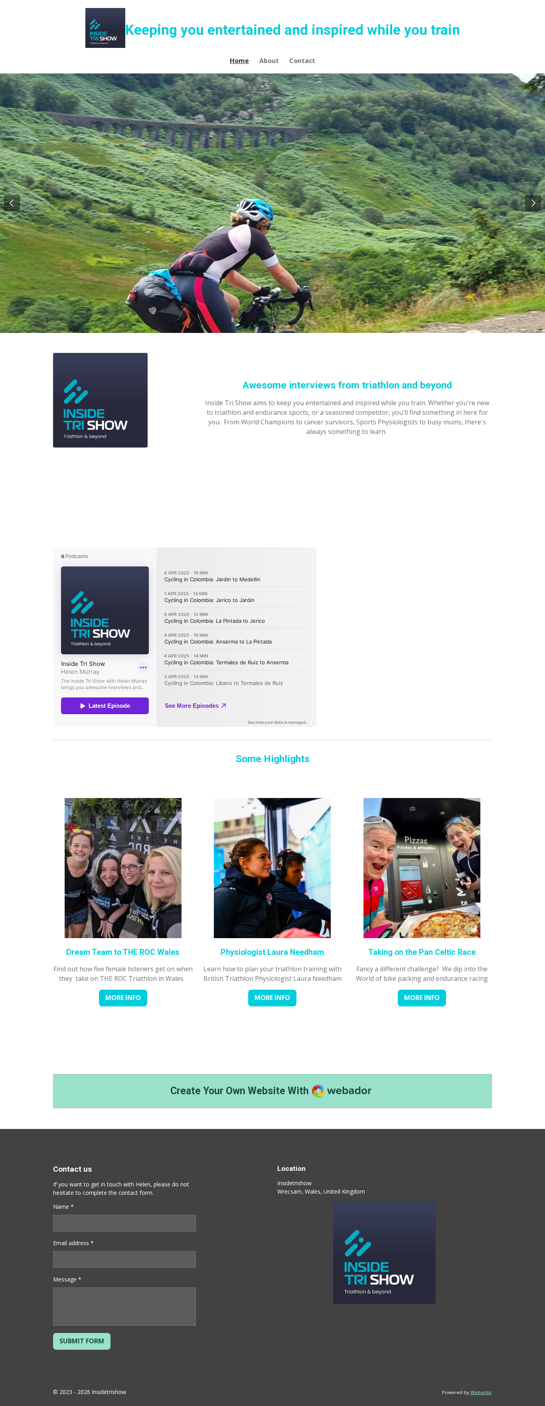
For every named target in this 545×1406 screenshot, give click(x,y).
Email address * (73, 1243)
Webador (481, 1392)
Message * (67, 1279)
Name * (63, 1206)
